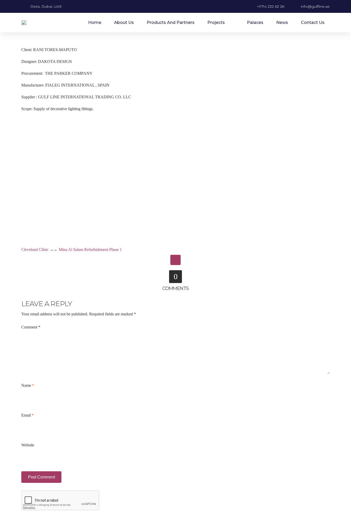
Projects (216, 22)
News (282, 22)
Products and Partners (171, 22)
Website (27, 445)
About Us (124, 22)
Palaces (255, 22)
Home (94, 22)
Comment (30, 327)
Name (27, 385)
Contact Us (313, 22)
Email (27, 415)
